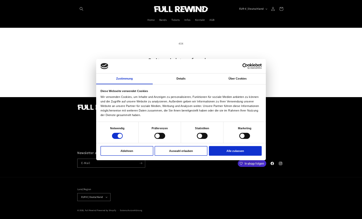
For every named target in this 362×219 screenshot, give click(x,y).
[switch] (159, 136)
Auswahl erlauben (181, 150)
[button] (81, 9)
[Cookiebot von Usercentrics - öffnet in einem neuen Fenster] (245, 66)
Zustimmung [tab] (124, 78)
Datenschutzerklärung (131, 210)
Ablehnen (126, 150)
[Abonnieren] (141, 163)
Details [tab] (181, 78)
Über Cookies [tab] (238, 78)
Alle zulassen (235, 150)
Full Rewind (91, 210)
